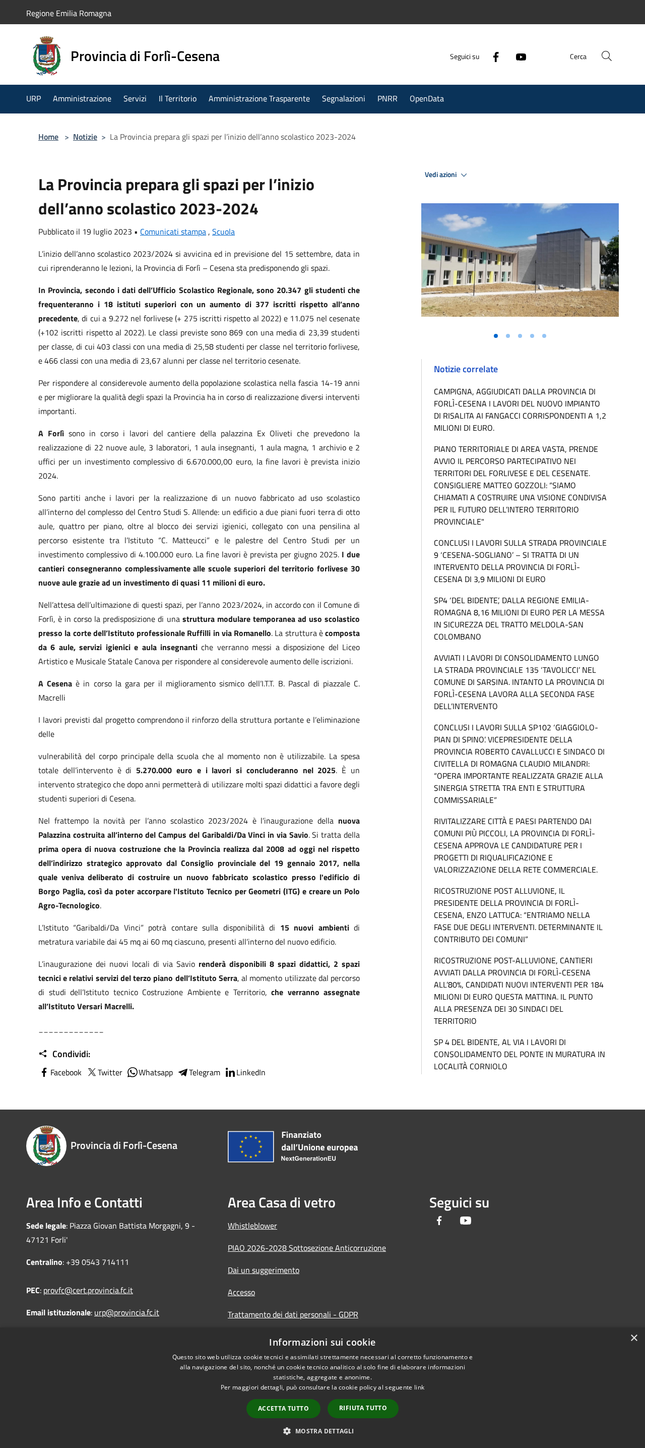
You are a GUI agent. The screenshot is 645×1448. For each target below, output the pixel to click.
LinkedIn (251, 1072)
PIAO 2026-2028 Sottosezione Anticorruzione (307, 1248)
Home (48, 137)
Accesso (241, 1292)
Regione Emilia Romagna (68, 13)
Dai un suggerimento (263, 1270)
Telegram (204, 1072)
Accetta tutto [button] (283, 1408)
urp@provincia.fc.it (126, 1312)
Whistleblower (252, 1226)
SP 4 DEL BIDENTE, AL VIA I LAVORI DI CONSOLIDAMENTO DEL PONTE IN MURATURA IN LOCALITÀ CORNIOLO (519, 1054)
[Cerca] (607, 56)
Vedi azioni (441, 174)
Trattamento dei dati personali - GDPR (293, 1314)
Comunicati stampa (173, 231)
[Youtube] (517, 56)
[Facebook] (492, 56)
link (419, 1387)
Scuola (223, 231)
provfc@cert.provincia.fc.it (88, 1290)
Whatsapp (156, 1072)
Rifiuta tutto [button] (363, 1408)
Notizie (85, 137)
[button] (322, 1431)
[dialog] (322, 1387)
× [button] (633, 1338)
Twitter (110, 1072)
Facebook (66, 1072)
